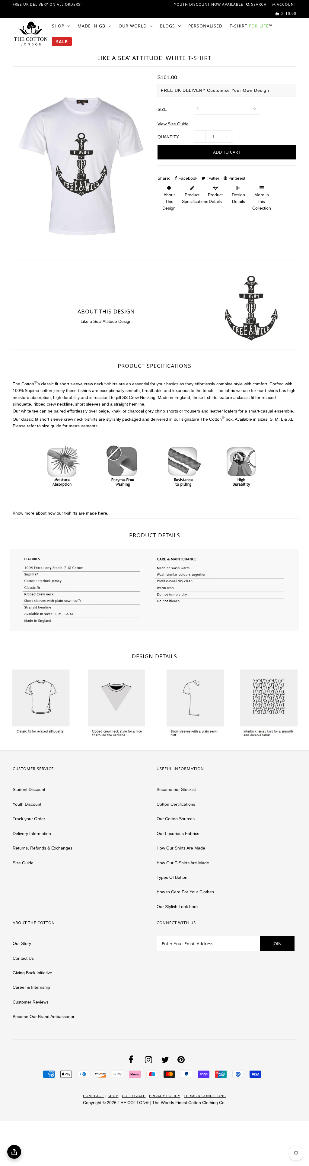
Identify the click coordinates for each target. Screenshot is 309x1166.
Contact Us (23, 958)
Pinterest (236, 178)
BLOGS (167, 26)
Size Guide (23, 862)
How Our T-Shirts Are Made (183, 862)
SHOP (58, 26)
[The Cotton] (31, 33)
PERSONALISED (205, 26)
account (286, 4)
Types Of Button (172, 877)
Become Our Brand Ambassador (44, 1016)
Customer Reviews (31, 1002)
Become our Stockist (176, 789)
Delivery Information (32, 833)
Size (162, 109)
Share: (164, 178)
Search (259, 4)
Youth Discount (27, 804)
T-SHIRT (251, 26)
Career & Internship (31, 987)
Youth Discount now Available (208, 4)
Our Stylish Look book (178, 906)
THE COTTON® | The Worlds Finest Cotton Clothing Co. (172, 1102)
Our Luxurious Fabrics (178, 833)
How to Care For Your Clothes (185, 891)
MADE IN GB (91, 26)
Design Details (238, 198)
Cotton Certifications (176, 804)
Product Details (215, 198)
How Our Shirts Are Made (181, 848)
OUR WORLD (133, 26)
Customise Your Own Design (238, 90)
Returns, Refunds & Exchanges (42, 848)
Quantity (168, 136)
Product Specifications (195, 198)
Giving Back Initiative (32, 972)
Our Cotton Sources (176, 818)
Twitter (212, 178)
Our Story (22, 943)
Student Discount (29, 789)
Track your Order (29, 818)
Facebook (187, 178)
